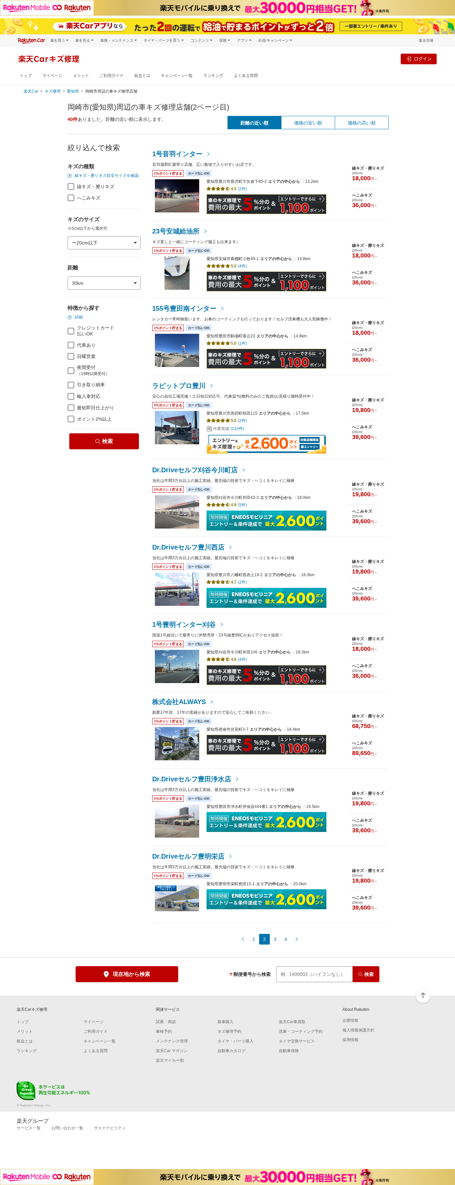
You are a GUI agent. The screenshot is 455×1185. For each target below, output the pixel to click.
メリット (81, 76)
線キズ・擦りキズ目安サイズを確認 (106, 175)
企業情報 (350, 1020)
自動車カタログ (231, 1050)
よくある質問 (246, 76)
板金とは (142, 76)
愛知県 (73, 91)
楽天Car (31, 91)
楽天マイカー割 (170, 1060)
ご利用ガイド (112, 76)
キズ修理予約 (229, 1031)
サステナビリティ (110, 1128)
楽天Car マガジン (172, 1050)
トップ (26, 76)
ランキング (213, 76)
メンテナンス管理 (172, 1041)
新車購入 (225, 1021)
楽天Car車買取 (292, 1021)
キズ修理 (53, 91)
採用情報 (350, 1039)
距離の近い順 (254, 123)
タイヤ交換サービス (297, 1041)
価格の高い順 (362, 123)
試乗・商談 (166, 1021)
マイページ (52, 76)
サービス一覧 (29, 1128)
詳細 (78, 317)
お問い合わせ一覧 (67, 1128)
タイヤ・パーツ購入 (235, 1041)
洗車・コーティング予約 (301, 1031)
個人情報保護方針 (358, 1030)
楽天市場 (426, 40)
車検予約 (164, 1031)
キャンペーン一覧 (177, 76)
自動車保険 (289, 1050)
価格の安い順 (308, 123)
